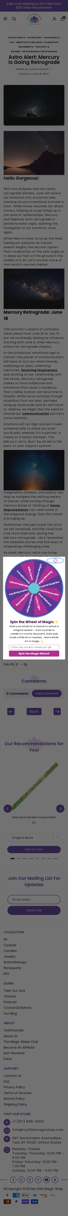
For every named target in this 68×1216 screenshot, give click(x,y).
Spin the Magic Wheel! (34, 653)
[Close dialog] (55, 560)
